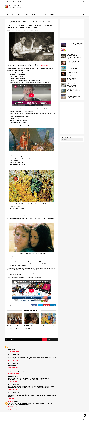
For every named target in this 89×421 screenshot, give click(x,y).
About (10, 1)
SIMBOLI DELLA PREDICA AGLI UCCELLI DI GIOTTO (73, 90)
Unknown (10, 401)
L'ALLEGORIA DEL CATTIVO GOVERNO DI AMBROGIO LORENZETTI (74, 96)
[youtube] (83, 1)
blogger (45, 339)
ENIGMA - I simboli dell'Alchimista (71, 79)
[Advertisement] (58, 7)
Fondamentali (13, 21)
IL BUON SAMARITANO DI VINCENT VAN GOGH (47, 326)
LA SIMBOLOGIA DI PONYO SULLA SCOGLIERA (74, 67)
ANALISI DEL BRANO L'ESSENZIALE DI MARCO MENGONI (73, 74)
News (12, 14)
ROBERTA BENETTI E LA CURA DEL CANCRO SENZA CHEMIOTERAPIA (75, 85)
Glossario (27, 14)
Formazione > (51, 14)
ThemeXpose (12, 419)
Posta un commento (12, 409)
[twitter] (81, 419)
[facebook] (81, 1)
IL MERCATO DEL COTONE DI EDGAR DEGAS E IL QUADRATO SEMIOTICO (14, 327)
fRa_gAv (10, 345)
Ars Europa (19, 1)
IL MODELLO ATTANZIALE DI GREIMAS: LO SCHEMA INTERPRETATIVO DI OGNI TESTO (74, 56)
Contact (14, 1)
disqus (49, 339)
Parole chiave (35, 14)
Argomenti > (19, 14)
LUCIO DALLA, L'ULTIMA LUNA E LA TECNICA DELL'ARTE (75, 44)
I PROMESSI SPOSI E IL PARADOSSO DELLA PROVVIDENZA (30, 327)
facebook (54, 339)
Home (6, 1)
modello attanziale (22, 21)
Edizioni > (43, 14)
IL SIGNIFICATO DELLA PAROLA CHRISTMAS (73, 62)
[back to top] (85, 415)
